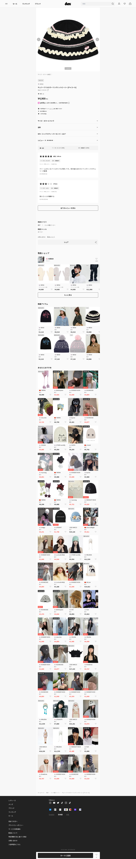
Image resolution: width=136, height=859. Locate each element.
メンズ (10, 804)
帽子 (39, 225)
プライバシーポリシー (15, 825)
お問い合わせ (41, 237)
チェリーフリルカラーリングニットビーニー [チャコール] (75, 792)
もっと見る (68, 295)
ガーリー (40, 232)
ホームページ (41, 792)
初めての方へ (12, 821)
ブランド (38, 4)
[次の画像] (97, 39)
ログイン (51, 108)
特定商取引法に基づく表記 (17, 837)
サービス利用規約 (14, 829)
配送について (51, 237)
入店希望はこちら (14, 844)
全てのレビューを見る (68, 208)
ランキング (26, 4)
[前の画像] (38, 39)
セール (15, 4)
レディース (12, 800)
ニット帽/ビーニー (50, 225)
